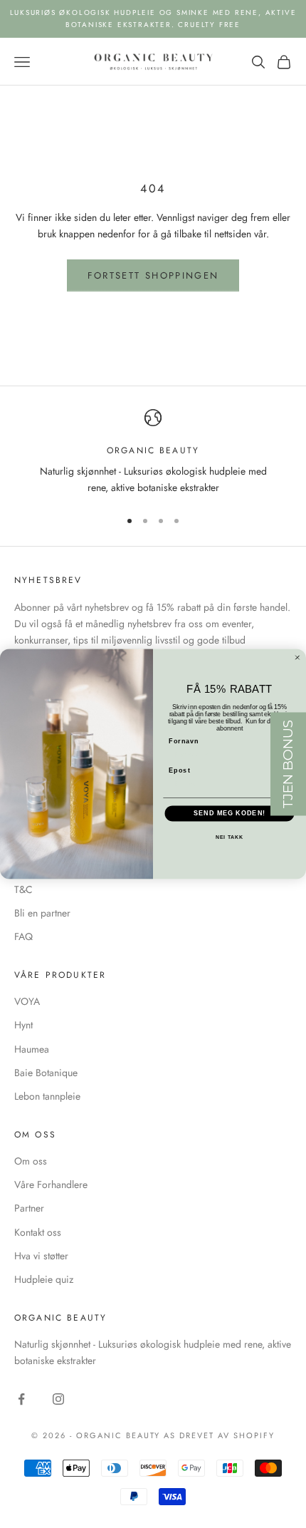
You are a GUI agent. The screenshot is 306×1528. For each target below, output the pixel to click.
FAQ (23, 936)
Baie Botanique (46, 1072)
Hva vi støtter (41, 1256)
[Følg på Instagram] (58, 1399)
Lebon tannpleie (47, 1096)
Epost (179, 770)
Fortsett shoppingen (153, 275)
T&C (23, 889)
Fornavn (184, 741)
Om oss (30, 1161)
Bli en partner (42, 913)
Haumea (31, 1049)
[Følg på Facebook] (21, 1399)
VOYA (27, 1001)
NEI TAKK (230, 837)
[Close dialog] (297, 657)
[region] (153, 453)
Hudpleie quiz (43, 1279)
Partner (29, 1208)
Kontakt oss (37, 1232)
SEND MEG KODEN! (229, 813)
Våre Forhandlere (51, 1184)
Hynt (23, 1025)
